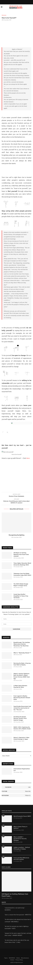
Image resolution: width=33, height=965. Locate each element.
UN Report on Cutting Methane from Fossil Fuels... (15, 895)
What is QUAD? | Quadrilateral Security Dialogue (20, 838)
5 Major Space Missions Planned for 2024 (20, 686)
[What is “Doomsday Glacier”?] (7, 655)
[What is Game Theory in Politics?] (7, 829)
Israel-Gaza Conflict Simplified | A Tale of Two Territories (21, 595)
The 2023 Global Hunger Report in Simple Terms (21, 584)
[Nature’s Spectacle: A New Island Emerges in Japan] (7, 740)
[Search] (31, 6)
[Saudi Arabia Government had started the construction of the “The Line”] (7, 708)
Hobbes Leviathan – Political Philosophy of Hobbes (22, 848)
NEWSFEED (12, 958)
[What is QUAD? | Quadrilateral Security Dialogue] (7, 839)
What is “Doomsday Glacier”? (22, 653)
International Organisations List (22, 769)
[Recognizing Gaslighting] (16, 522)
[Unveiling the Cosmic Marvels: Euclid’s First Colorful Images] (7, 719)
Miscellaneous (25, 958)
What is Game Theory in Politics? (20, 827)
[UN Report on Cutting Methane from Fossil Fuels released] (7, 555)
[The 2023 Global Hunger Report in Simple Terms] (7, 586)
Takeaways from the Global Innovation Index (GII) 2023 (22, 574)
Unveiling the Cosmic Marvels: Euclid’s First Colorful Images (20, 718)
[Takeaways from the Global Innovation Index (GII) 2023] (7, 576)
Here (28, 458)
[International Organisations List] (7, 771)
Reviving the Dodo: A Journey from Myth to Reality (22, 664)
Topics (6, 958)
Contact (12, 960)
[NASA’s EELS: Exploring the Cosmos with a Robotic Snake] (7, 729)
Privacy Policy (19, 960)
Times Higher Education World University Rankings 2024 (22, 564)
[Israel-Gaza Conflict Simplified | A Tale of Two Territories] (7, 596)
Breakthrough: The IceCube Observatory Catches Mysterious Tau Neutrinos (22, 644)
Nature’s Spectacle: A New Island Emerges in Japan (21, 738)
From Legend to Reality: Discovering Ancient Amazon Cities (22, 697)
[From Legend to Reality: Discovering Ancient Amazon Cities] (7, 698)
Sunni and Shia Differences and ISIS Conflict (21, 858)
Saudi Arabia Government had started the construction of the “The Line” (22, 708)
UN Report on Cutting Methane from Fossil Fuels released (21, 554)
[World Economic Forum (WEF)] (7, 818)
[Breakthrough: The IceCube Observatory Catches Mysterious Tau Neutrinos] (7, 645)
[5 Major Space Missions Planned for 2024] (7, 688)
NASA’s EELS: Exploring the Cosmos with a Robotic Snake (22, 728)
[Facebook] (15, 952)
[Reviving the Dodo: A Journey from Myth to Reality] (7, 665)
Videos (18, 958)
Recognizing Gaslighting (16, 535)
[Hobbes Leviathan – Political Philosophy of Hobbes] (7, 849)
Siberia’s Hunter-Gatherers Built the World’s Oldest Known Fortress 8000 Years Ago (22, 676)
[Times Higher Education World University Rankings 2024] (7, 565)
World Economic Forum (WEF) (22, 816)
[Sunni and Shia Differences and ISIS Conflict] (7, 860)
